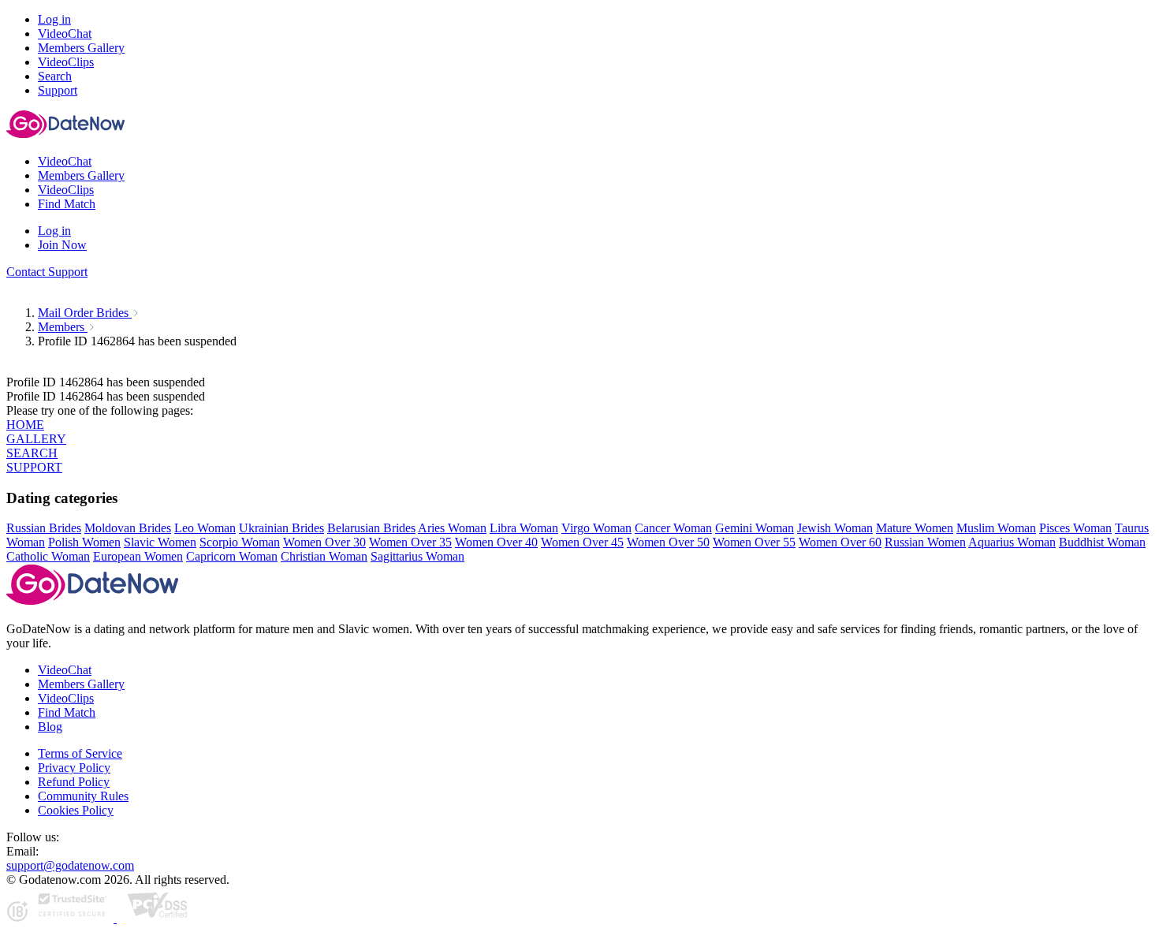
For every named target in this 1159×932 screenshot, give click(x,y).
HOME (25, 424)
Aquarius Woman (1012, 542)
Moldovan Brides (127, 528)
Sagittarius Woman (417, 556)
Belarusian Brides (371, 528)
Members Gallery (81, 684)
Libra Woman (524, 528)
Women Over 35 (410, 542)
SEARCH (32, 453)
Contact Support (47, 271)
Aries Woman (452, 528)
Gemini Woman (754, 528)
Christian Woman (324, 556)
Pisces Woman (1075, 528)
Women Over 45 (582, 542)
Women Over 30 (324, 542)
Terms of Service (80, 753)
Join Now (62, 245)
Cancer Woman (673, 528)
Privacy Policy (74, 767)
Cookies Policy (76, 810)
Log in (54, 19)
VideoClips (66, 698)
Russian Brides (43, 528)
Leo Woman (205, 528)
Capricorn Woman (232, 556)
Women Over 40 (496, 542)
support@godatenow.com (70, 865)
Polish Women (84, 542)
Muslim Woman (996, 528)
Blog (50, 726)
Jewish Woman (835, 528)
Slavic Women (160, 542)
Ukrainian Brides (281, 528)
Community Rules (83, 796)
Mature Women (914, 528)
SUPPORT (34, 467)
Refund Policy (74, 781)
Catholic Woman (48, 556)
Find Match (66, 712)
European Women (138, 556)
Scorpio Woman (239, 542)
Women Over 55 (754, 542)
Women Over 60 (840, 542)
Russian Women (925, 542)
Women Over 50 (668, 542)
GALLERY (36, 438)
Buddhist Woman (1102, 542)
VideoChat (64, 670)
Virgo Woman (596, 528)
